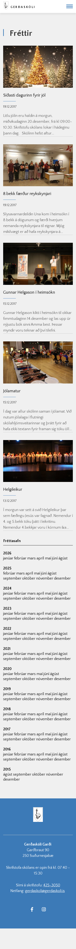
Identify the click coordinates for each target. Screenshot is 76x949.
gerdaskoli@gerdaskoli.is (45, 891)
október (29, 578)
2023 (7, 609)
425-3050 (51, 885)
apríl (41, 558)
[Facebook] (32, 909)
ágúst (63, 558)
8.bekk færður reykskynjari (27, 193)
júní (55, 558)
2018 (7, 709)
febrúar (20, 558)
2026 (7, 553)
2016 (7, 749)
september (12, 578)
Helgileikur (12, 489)
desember (62, 578)
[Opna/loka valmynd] (69, 6)
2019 (7, 689)
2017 (7, 729)
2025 (7, 568)
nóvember (45, 578)
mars (32, 558)
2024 (7, 588)
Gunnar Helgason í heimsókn (29, 292)
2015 (7, 769)
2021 (7, 649)
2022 (7, 629)
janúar (8, 558)
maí (48, 558)
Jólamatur (11, 391)
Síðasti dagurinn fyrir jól (24, 95)
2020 (7, 669)
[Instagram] (44, 909)
